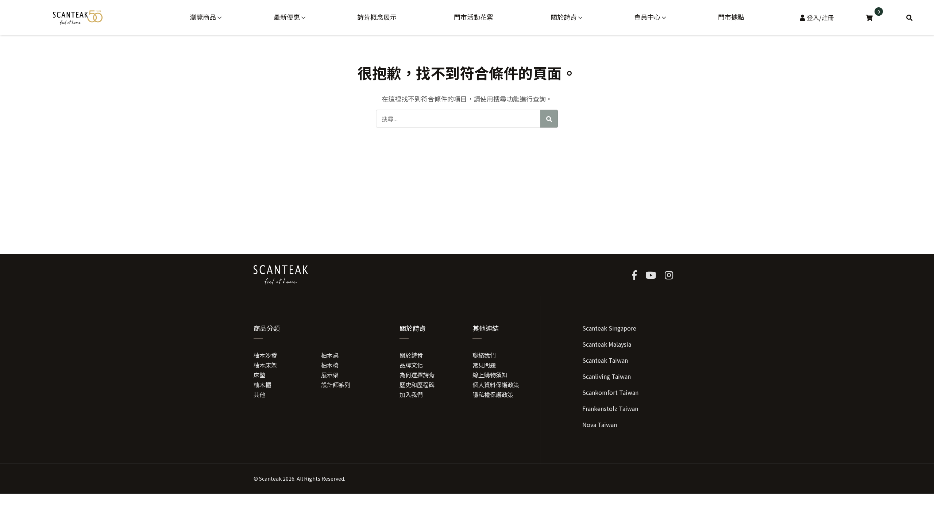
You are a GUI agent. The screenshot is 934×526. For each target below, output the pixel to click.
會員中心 (647, 17)
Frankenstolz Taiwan (610, 408)
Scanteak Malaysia (606, 344)
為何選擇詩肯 (417, 374)
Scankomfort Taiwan (610, 392)
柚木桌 (330, 355)
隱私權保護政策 (492, 394)
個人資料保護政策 (495, 384)
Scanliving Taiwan (606, 376)
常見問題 (484, 365)
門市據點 (731, 17)
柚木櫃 (262, 384)
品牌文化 (411, 365)
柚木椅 (330, 365)
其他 (259, 394)
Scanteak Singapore (609, 328)
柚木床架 (265, 365)
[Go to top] (880, 481)
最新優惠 (287, 17)
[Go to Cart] (870, 17)
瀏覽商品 (203, 17)
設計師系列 (335, 384)
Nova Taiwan (599, 424)
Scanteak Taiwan (605, 360)
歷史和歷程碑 (417, 384)
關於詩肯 (564, 17)
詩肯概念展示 (377, 17)
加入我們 (411, 394)
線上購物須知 (489, 374)
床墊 (259, 374)
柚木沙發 (265, 355)
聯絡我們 (484, 355)
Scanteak (270, 478)
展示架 (330, 374)
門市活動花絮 (473, 17)
